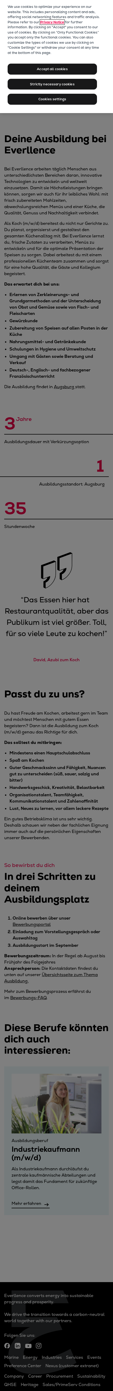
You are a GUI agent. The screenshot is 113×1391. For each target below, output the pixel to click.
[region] (56, 56)
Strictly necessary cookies (52, 84)
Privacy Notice (52, 22)
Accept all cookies (52, 69)
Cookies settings (52, 99)
